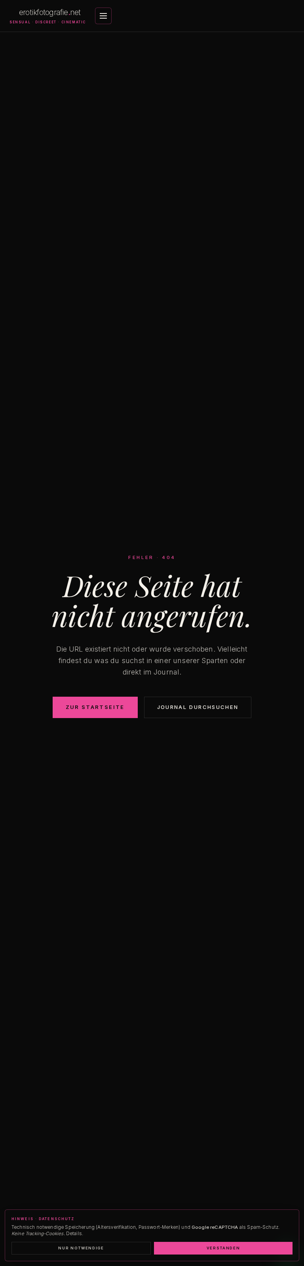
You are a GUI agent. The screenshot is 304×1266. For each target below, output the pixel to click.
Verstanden (223, 1248)
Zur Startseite (95, 707)
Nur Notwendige (81, 1248)
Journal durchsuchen (198, 707)
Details (74, 1233)
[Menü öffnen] (103, 16)
